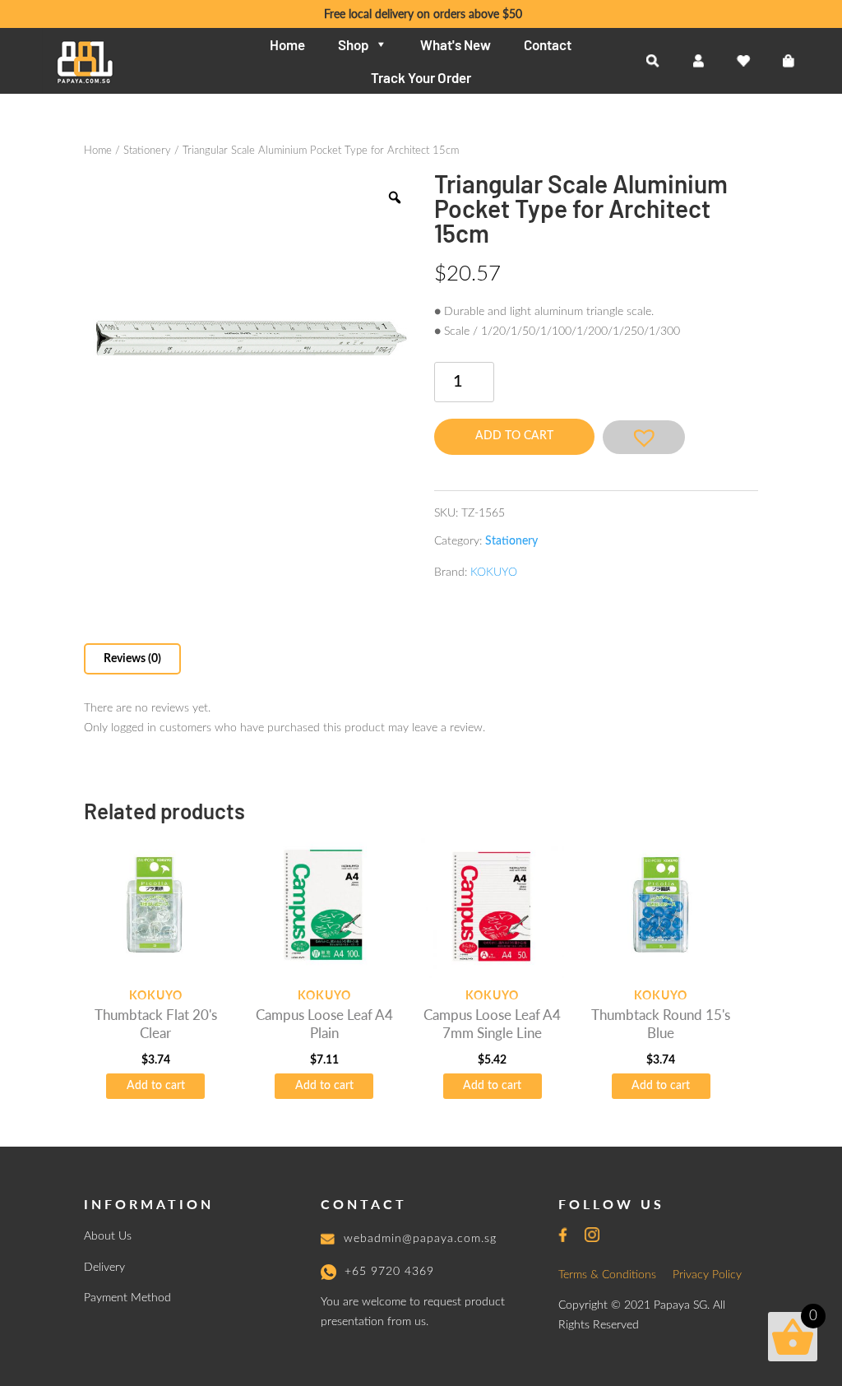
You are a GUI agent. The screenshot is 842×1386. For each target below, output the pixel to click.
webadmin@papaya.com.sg (420, 1239)
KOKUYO (493, 572)
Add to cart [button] (156, 1086)
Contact (547, 44)
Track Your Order (421, 77)
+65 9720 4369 (389, 1271)
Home (287, 44)
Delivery (104, 1267)
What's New (455, 44)
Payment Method (127, 1298)
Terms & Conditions (607, 1275)
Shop (353, 44)
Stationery (147, 151)
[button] (644, 437)
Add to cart (514, 436)
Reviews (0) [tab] (132, 659)
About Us (108, 1236)
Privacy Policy (707, 1275)
